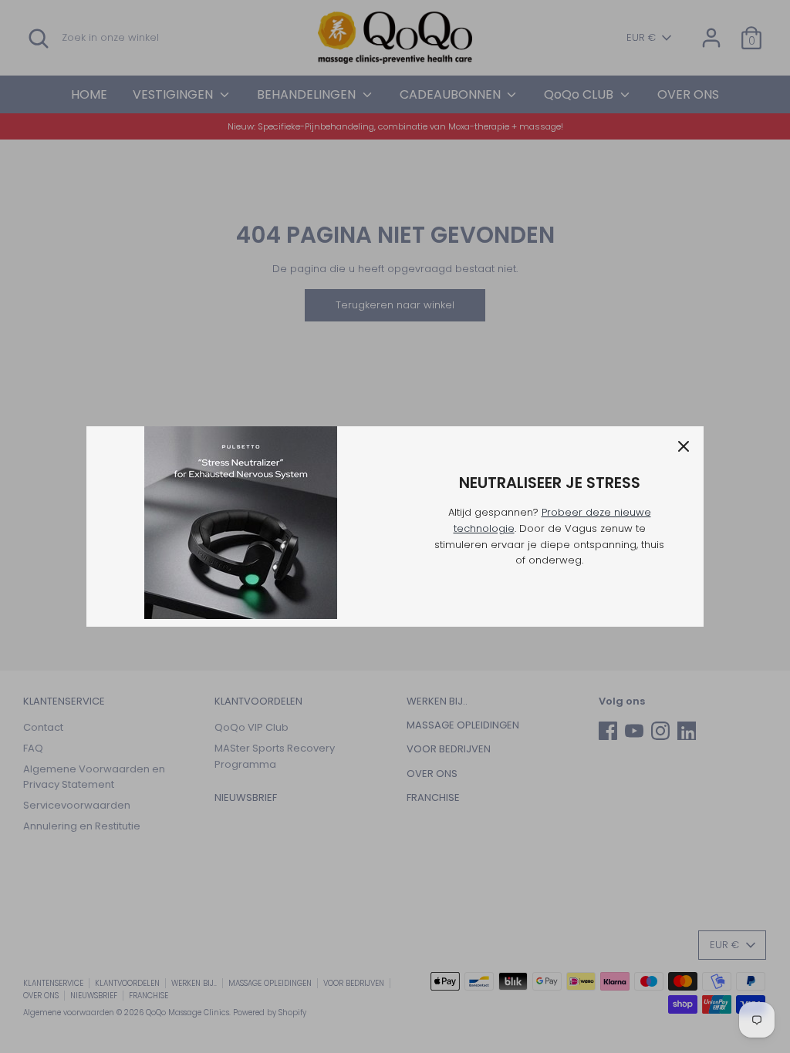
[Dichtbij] (684, 446)
